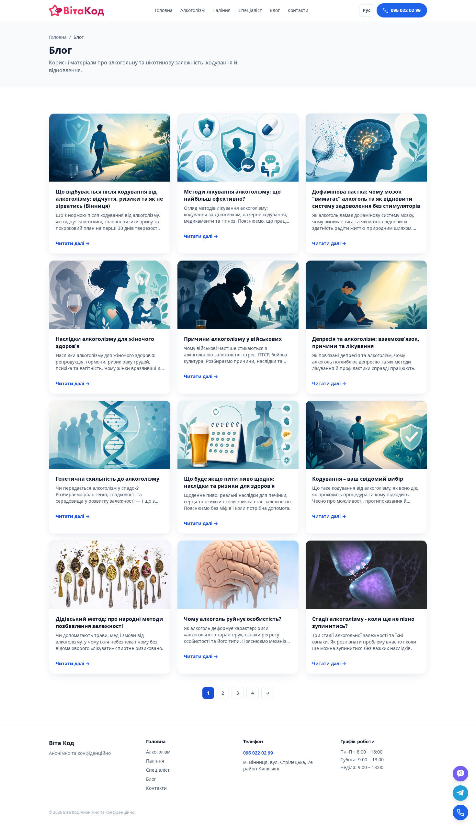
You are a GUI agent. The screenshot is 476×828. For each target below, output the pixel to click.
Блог (275, 10)
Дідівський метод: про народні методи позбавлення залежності (109, 622)
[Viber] (460, 773)
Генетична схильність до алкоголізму (107, 478)
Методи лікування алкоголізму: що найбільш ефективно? (232, 195)
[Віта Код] (76, 10)
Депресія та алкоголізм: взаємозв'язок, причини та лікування (365, 342)
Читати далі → (73, 243)
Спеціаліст (250, 10)
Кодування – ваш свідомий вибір (357, 478)
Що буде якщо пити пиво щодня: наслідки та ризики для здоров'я (229, 482)
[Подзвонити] (460, 812)
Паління (221, 10)
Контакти (298, 10)
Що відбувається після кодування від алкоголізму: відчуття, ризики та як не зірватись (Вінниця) (109, 198)
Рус (366, 10)
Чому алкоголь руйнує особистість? (232, 618)
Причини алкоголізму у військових (233, 338)
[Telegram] (460, 793)
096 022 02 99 (406, 10)
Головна (164, 10)
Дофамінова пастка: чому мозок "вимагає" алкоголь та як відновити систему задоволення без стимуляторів (366, 198)
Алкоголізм (192, 10)
